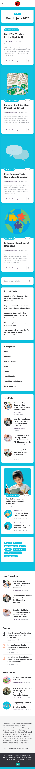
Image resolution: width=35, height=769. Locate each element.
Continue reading (12, 61)
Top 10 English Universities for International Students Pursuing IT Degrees (16, 332)
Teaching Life (9, 238)
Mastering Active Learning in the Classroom (16, 324)
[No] (33, 760)
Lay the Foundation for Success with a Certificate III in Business (17, 307)
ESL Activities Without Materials (22, 678)
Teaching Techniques (11, 29)
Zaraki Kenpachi (11, 42)
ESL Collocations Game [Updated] (21, 514)
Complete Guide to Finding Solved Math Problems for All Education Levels (16, 315)
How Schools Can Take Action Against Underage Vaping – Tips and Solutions (22, 691)
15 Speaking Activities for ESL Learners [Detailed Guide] (22, 704)
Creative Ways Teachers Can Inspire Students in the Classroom (16, 298)
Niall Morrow (18, 444)
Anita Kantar (18, 412)
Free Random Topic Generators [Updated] (16, 175)
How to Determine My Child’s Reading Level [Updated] (15, 501)
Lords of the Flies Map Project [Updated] (16, 106)
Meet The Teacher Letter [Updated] (14, 35)
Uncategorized (10, 386)
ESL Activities (9, 169)
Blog (6, 351)
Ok (18, 764)
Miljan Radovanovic (20, 457)
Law (6, 366)
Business (7, 356)
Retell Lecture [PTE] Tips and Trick (22, 526)
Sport (6, 371)
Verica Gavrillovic (19, 428)
